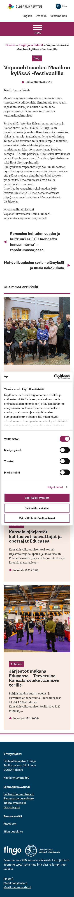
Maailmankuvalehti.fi (17, 887)
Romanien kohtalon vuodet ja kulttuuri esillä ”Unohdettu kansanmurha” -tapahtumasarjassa (35, 241)
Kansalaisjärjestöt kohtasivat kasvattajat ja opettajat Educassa (35, 536)
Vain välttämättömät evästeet (37, 518)
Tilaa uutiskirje (13, 832)
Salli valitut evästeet (37, 507)
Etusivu (10, 45)
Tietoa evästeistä (15, 803)
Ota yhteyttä (12, 807)
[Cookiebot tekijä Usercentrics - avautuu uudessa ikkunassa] (54, 376)
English (27, 16)
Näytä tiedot (55, 487)
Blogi (37, 58)
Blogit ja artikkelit (30, 45)
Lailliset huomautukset (19, 794)
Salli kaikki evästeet (37, 497)
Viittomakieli (58, 16)
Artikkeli (16, 664)
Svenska (41, 16)
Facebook (10, 824)
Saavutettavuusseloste (19, 799)
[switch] (65, 450)
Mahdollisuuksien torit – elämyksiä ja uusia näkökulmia (34, 265)
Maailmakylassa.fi (15, 883)
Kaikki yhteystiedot (16, 778)
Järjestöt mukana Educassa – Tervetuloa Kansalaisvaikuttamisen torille (34, 678)
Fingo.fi (8, 879)
